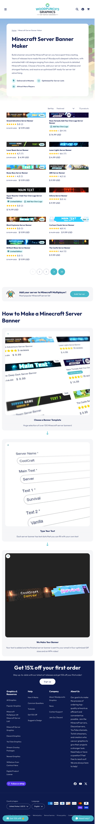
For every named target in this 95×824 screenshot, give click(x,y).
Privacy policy (61, 815)
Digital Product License (13, 772)
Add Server (78, 293)
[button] (5, 9)
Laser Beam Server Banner (17, 150)
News (50, 709)
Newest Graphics (13, 756)
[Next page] (53, 271)
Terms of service (49, 815)
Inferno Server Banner (57, 195)
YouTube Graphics (14, 741)
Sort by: (49, 108)
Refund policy (37, 815)
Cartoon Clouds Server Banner (60, 224)
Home (14, 30)
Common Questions (31, 704)
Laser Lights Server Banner (59, 150)
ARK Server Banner (56, 172)
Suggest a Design (34, 723)
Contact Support (55, 715)
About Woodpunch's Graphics (53, 700)
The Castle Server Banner (58, 247)
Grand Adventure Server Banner (20, 121)
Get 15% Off (32, 718)
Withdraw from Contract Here (13, 763)
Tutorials (30, 712)
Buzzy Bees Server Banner (17, 172)
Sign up (46, 675)
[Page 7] (60, 271)
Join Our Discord (55, 720)
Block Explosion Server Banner (19, 224)
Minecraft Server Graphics (13, 728)
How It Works (32, 697)
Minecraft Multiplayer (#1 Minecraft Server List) (13, 716)
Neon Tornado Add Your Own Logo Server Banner (65, 122)
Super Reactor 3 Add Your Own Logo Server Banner (24, 196)
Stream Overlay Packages (13, 749)
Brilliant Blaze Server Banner (18, 247)
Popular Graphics (14, 706)
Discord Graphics (13, 736)
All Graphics (11, 700)
